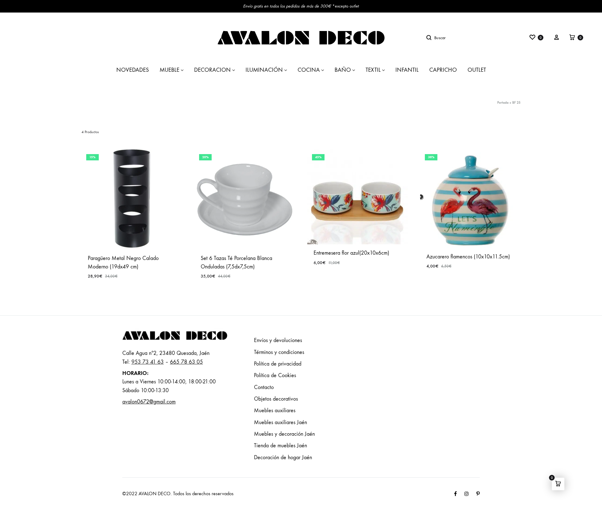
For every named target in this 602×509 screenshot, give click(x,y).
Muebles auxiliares (274, 410)
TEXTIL (373, 69)
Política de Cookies (275, 375)
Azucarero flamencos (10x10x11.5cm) (468, 256)
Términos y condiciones (279, 352)
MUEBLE (169, 69)
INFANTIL (407, 69)
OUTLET (476, 69)
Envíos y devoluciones (278, 340)
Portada (503, 103)
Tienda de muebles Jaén (280, 445)
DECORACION (212, 69)
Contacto (264, 387)
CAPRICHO (443, 69)
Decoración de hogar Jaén (283, 457)
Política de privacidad (277, 364)
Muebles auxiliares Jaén (280, 422)
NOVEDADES (132, 69)
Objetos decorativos (276, 399)
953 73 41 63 (147, 362)
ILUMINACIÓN (264, 69)
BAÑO (343, 69)
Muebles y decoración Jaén (284, 434)
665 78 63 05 (186, 362)
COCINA (309, 69)
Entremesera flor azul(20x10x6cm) (351, 253)
